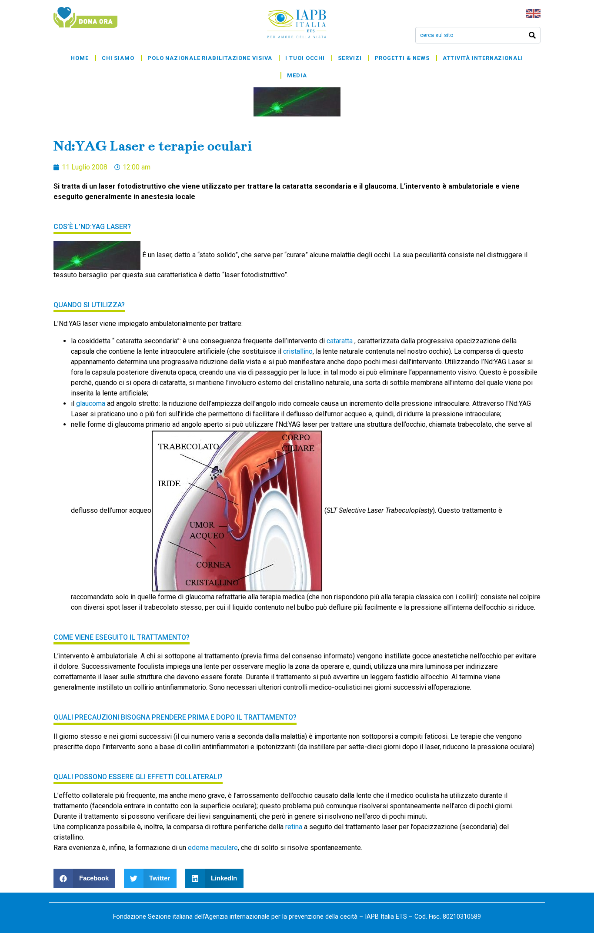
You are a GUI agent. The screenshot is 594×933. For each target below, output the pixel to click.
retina (293, 827)
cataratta (340, 341)
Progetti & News (402, 58)
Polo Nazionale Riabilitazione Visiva (209, 58)
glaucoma (90, 403)
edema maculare (213, 847)
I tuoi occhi (305, 58)
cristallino (298, 351)
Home (80, 58)
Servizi (349, 58)
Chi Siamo (118, 58)
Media (297, 75)
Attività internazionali (483, 58)
